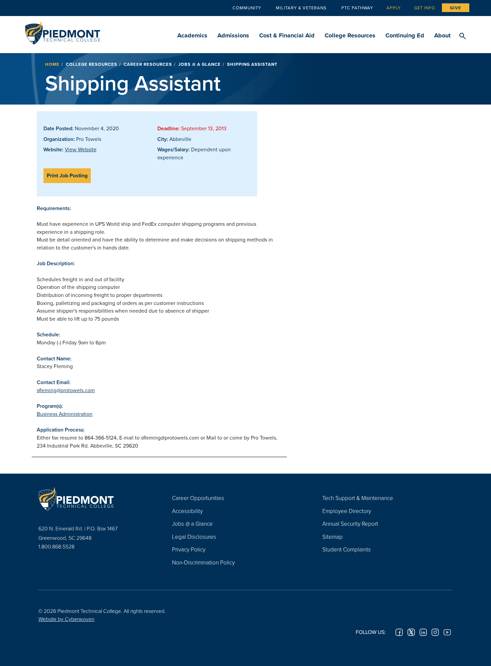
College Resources (350, 35)
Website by (66, 619)
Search (462, 36)
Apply (393, 8)
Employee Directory (346, 511)
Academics (192, 35)
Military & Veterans (301, 8)
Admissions (233, 35)
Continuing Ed (404, 35)
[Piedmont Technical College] (95, 499)
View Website (81, 149)
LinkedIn (423, 632)
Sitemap (332, 536)
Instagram (435, 632)
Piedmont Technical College (62, 31)
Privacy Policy (188, 549)
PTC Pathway (357, 8)
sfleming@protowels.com (66, 390)
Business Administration (65, 414)
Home (52, 64)
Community (246, 8)
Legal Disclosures (194, 536)
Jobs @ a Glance (199, 64)
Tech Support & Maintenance (357, 498)
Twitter (411, 632)
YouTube (447, 632)
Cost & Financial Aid (287, 35)
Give (455, 8)
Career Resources (148, 64)
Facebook (399, 632)
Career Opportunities (198, 498)
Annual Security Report (350, 523)
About (442, 35)
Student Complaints (346, 549)
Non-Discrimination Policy (203, 562)
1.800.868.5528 (56, 546)
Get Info (424, 8)
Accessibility (187, 511)
